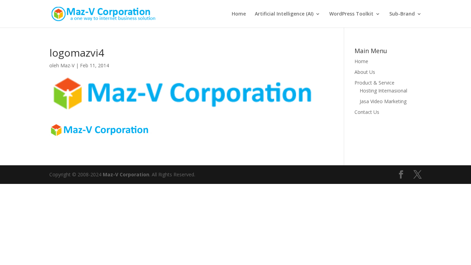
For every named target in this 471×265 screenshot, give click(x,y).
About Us (364, 72)
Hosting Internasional (383, 90)
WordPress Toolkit (351, 14)
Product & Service (374, 82)
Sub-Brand (402, 14)
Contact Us (366, 112)
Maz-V (67, 65)
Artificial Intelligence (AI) (284, 14)
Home (239, 14)
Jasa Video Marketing (383, 101)
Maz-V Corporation (126, 174)
